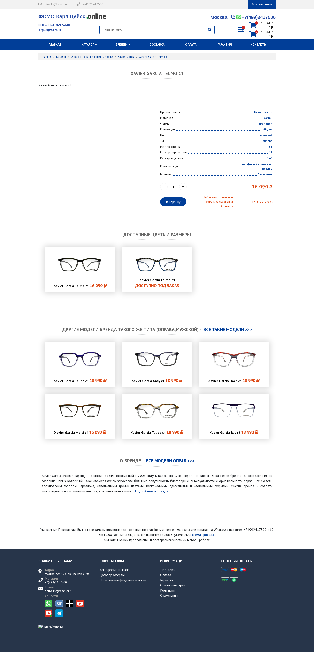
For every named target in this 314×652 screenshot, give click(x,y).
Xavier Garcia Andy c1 (155, 380)
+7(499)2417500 (92, 4)
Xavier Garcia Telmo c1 (78, 285)
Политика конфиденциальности (122, 580)
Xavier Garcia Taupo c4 (155, 432)
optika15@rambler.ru (56, 4)
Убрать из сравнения (219, 202)
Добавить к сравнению (218, 197)
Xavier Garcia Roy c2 (232, 432)
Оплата (190, 44)
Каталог (88, 44)
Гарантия (224, 44)
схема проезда (203, 535)
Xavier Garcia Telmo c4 (157, 283)
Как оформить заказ (114, 570)
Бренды (122, 44)
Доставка (157, 44)
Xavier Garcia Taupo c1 (78, 380)
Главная (55, 44)
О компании (169, 595)
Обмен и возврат (172, 585)
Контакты (259, 44)
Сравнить (227, 206)
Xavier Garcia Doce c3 (231, 380)
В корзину (173, 202)
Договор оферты (112, 575)
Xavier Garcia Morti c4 (78, 432)
